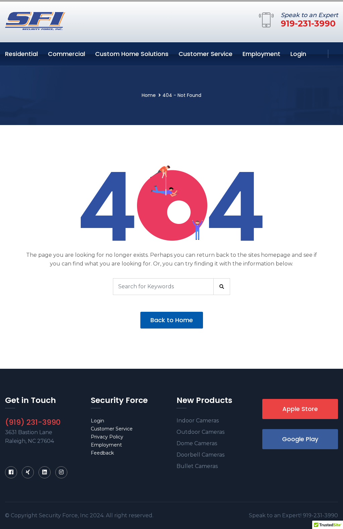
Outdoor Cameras (200, 432)
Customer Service (205, 54)
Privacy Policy (107, 437)
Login (298, 54)
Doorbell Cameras (200, 455)
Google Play (300, 439)
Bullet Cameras (197, 466)
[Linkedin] (45, 472)
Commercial (66, 54)
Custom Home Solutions (131, 54)
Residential (21, 54)
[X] (28, 472)
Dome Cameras (197, 443)
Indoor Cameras (198, 420)
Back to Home (171, 320)
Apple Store (300, 409)
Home (149, 95)
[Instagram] (61, 472)
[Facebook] (11, 472)
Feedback (102, 453)
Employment (261, 54)
